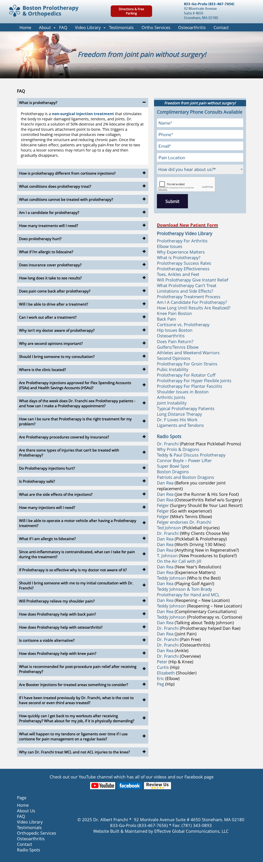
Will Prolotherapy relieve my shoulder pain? (57, 601)
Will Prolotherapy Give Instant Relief (192, 280)
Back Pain (166, 319)
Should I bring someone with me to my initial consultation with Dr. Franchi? (76, 586)
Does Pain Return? (175, 341)
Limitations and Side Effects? (185, 291)
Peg (160, 684)
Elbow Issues (169, 246)
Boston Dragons (173, 471)
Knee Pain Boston (174, 313)
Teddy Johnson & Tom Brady (184, 589)
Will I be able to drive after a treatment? (53, 304)
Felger (163, 505)
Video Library (88, 27)
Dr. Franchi (168, 443)
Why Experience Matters (181, 252)
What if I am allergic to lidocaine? (47, 538)
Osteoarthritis (192, 27)
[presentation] (186, 184)
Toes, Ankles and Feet (178, 274)
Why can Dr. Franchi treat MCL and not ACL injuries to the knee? (74, 752)
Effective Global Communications (186, 831)
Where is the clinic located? (42, 369)
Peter (162, 661)
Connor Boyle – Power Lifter (184, 460)
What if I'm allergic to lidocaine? (46, 251)
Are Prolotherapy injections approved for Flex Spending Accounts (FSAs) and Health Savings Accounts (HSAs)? (75, 385)
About (45, 27)
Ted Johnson (169, 527)
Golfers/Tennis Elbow (178, 347)
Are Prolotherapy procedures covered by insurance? (64, 437)
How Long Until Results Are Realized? (193, 308)
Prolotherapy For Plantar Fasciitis (189, 386)
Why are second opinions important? (51, 343)
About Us (26, 810)
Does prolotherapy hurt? (40, 238)
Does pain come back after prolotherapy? (54, 291)
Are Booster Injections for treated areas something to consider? (73, 684)
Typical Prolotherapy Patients (185, 408)
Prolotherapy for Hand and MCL (188, 594)
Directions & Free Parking (131, 11)
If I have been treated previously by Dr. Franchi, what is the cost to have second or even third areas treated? (76, 700)
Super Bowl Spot (173, 466)
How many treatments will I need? (48, 225)
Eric (160, 678)
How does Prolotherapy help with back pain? (57, 614)
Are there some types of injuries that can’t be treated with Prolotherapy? (69, 453)
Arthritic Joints (171, 397)
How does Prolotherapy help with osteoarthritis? (60, 627)
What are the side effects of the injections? (55, 494)
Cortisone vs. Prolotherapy (183, 324)
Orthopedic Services (36, 833)
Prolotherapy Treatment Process (188, 296)
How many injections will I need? (47, 507)
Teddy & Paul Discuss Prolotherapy (191, 455)
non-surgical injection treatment (83, 113)
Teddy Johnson (172, 578)
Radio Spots (28, 850)
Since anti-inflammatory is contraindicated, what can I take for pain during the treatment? (77, 554)
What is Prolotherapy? (178, 257)
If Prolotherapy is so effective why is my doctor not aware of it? (73, 569)
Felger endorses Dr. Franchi (184, 522)
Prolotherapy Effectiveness (183, 268)
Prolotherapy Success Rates (184, 263)
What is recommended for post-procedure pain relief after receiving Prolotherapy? (77, 669)
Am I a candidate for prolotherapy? (49, 212)
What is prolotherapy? (38, 102)
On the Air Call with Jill (179, 561)
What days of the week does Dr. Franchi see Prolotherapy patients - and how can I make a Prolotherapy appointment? (77, 403)
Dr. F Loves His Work (177, 419)
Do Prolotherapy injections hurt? (47, 468)
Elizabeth (166, 673)
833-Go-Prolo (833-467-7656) (209, 4)
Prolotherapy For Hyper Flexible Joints (194, 380)
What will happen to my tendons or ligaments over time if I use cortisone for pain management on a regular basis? (73, 736)
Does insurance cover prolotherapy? (50, 264)
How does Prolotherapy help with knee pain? (57, 653)
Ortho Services (156, 27)
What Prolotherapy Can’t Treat (186, 285)
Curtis (163, 667)
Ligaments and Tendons (180, 425)
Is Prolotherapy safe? (37, 481)
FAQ (63, 27)
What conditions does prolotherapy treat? (55, 186)
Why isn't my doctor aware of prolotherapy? (57, 330)
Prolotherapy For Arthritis (182, 241)
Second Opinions (173, 358)
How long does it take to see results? (50, 278)
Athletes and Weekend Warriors (188, 352)
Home (25, 27)
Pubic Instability (172, 369)
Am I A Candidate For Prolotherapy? (192, 302)
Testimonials (121, 27)
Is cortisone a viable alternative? (47, 640)
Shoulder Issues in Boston (183, 392)
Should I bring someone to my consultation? (57, 356)
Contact (221, 27)
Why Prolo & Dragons (178, 449)
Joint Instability (172, 403)
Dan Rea (165, 483)
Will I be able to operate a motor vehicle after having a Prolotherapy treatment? (77, 523)
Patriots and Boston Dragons (185, 477)
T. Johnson (167, 555)
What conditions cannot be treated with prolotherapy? (66, 199)
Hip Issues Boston (175, 330)
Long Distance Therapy (179, 414)
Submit (172, 201)
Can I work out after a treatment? (47, 317)
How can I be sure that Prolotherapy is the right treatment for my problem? (75, 421)
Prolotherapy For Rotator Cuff (186, 375)
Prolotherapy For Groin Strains (187, 364)
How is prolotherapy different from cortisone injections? (67, 173)
